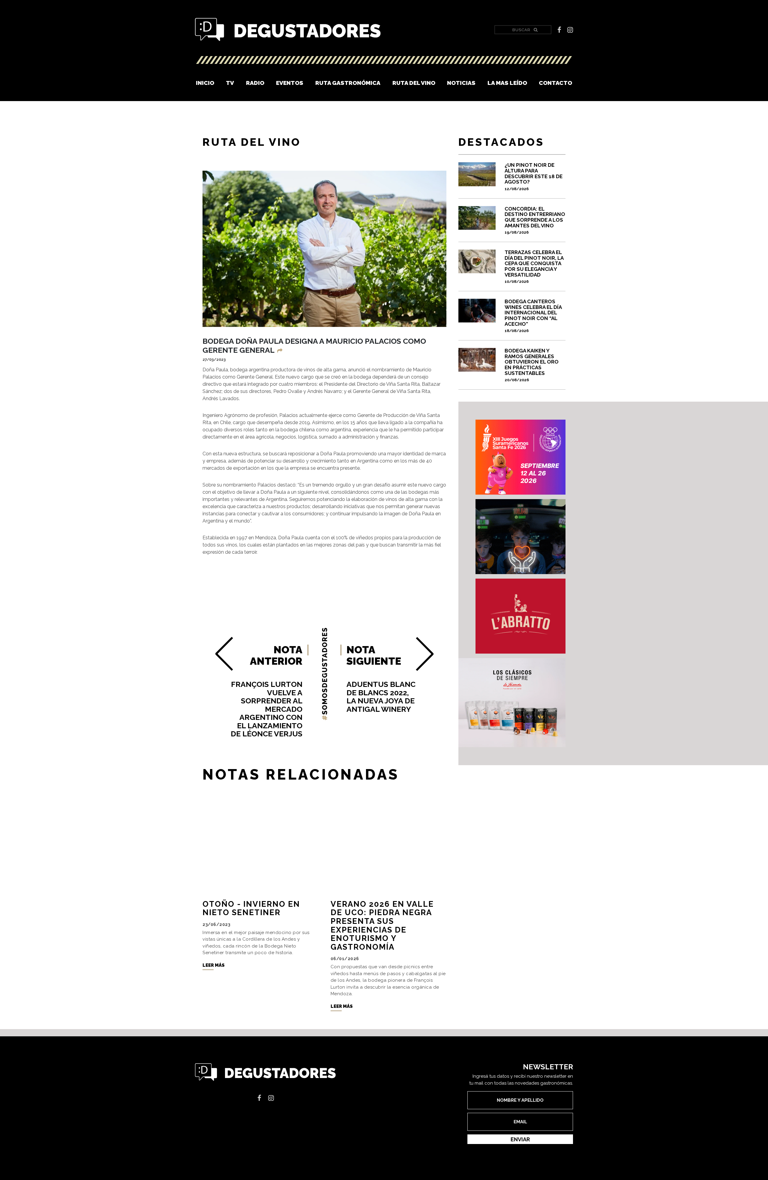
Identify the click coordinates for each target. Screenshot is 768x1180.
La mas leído (507, 82)
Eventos (289, 82)
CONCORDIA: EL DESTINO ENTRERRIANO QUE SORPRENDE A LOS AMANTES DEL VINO (535, 220)
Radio (255, 82)
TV (230, 82)
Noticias (461, 82)
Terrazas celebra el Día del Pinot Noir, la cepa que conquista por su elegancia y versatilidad (534, 266)
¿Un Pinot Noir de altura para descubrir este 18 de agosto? (533, 176)
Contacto (555, 82)
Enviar (520, 1139)
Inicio (205, 82)
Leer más (213, 965)
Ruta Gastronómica (347, 82)
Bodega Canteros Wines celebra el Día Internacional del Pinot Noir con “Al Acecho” (533, 316)
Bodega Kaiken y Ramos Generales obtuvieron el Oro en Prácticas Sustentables (532, 365)
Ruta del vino (413, 82)
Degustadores (288, 30)
